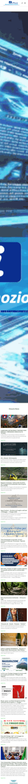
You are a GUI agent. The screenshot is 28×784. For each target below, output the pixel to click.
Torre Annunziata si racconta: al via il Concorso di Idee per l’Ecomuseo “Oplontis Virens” (13, 541)
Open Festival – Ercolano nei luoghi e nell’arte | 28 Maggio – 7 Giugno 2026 (14, 511)
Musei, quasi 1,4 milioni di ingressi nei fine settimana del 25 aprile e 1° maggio (13, 701)
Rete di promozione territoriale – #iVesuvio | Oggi (13, 598)
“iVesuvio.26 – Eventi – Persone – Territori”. (13, 624)
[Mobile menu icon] (25, 3)
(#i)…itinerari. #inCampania (9, 458)
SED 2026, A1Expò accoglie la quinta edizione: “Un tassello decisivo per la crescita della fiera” (14, 570)
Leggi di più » (3, 440)
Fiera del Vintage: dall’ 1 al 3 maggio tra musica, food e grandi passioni (12, 736)
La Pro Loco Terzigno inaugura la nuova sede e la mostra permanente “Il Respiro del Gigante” (13, 675)
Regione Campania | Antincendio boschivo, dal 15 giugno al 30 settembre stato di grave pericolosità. (13, 484)
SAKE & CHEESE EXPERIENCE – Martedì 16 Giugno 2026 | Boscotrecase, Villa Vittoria (13, 649)
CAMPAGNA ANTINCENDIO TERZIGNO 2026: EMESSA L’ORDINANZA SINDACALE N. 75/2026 (14, 432)
